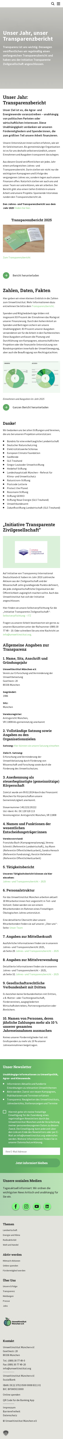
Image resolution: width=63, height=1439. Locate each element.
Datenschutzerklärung (29, 1142)
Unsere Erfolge (10, 1286)
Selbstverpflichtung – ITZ (17, 615)
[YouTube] (36, 1206)
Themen (8, 1224)
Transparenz (9, 1291)
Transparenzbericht (43, 306)
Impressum (9, 1407)
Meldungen (8, 1296)
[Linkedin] (47, 1206)
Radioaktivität (9, 1240)
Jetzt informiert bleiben (32, 1163)
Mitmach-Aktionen (11, 1261)
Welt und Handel (10, 1245)
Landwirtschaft (10, 1230)
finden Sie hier (22, 208)
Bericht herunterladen (26, 275)
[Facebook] (15, 1206)
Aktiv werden (12, 1254)
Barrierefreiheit (11, 1411)
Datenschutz (10, 1415)
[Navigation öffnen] (58, 3)
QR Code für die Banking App (18, 1400)
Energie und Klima (11, 1235)
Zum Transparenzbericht (17, 257)
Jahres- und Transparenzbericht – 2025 (24, 881)
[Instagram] (26, 1206)
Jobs (5, 1306)
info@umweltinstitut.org (17, 634)
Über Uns (9, 1280)
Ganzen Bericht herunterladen (30, 407)
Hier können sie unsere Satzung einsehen (36, 745)
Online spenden (10, 1265)
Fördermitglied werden (14, 1270)
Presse (6, 1301)
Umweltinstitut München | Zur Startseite (5, 3)
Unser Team (16, 927)
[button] (6, 1433)
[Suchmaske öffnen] (52, 3)
